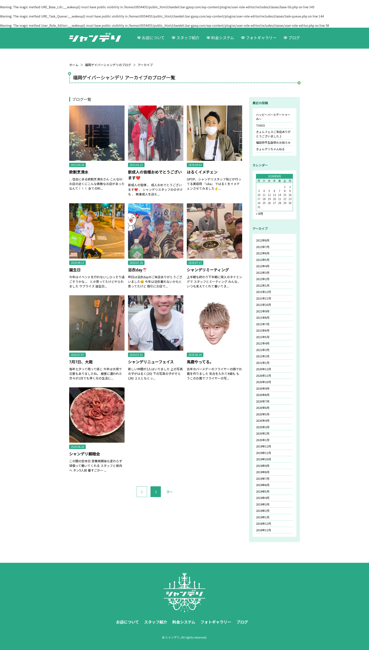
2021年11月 (263, 298)
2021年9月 (262, 311)
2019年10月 (263, 459)
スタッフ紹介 (187, 37)
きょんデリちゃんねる (270, 149)
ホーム (73, 64)
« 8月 (259, 213)
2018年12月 (263, 523)
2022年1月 (262, 285)
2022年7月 (262, 247)
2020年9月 (262, 388)
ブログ (294, 37)
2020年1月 (262, 440)
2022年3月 (262, 273)
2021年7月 (262, 324)
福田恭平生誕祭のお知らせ (273, 142)
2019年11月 (263, 453)
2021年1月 (262, 363)
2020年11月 (263, 376)
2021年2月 (262, 356)
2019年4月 (262, 498)
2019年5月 (262, 491)
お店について (153, 37)
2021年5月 (262, 337)
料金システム (222, 37)
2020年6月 (262, 408)
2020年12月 (263, 369)
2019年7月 (262, 479)
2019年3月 (262, 504)
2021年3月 (262, 350)
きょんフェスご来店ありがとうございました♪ (273, 134)
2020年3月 (262, 427)
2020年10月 (263, 382)
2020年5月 (262, 414)
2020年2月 (262, 433)
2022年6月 (262, 253)
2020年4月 (262, 420)
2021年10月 (263, 305)
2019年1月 (262, 517)
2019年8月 (262, 472)
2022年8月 (262, 240)
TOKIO (260, 125)
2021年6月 (262, 330)
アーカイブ (145, 64)
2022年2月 (262, 279)
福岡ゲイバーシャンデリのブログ (108, 64)
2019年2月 (262, 511)
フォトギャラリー (261, 37)
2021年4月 (262, 343)
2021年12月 (263, 292)
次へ (169, 491)
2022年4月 (262, 266)
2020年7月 (262, 401)
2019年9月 (262, 466)
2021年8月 (262, 317)
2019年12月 (263, 446)
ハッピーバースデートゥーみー (273, 117)
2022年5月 (262, 260)
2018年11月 (263, 530)
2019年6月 (262, 485)
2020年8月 (262, 395)
